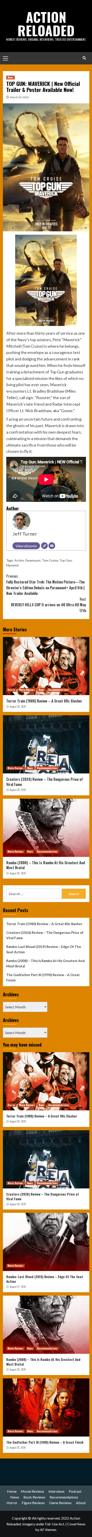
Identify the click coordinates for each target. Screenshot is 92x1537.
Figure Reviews (33, 1503)
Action (19, 560)
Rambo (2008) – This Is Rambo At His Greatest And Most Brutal (45, 865)
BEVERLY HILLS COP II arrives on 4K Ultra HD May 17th (48, 604)
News (10, 77)
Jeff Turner (25, 534)
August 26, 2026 (18, 873)
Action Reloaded (46, 23)
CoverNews (76, 1524)
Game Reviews (60, 1503)
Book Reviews (34, 1497)
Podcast (75, 1491)
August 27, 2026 (18, 1286)
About (81, 1503)
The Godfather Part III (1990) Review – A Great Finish (43, 977)
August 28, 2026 (18, 706)
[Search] (84, 58)
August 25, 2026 (18, 1447)
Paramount (33, 560)
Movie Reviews (27, 690)
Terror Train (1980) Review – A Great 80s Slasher (44, 701)
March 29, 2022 (19, 97)
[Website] (44, 545)
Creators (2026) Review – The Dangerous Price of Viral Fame (44, 782)
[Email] (51, 545)
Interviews (56, 1491)
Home (12, 1491)
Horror (11, 690)
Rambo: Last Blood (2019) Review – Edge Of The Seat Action (43, 949)
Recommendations (58, 690)
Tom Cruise (50, 560)
